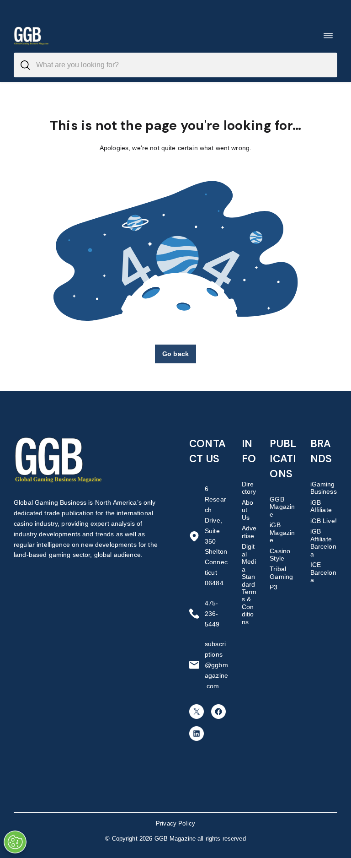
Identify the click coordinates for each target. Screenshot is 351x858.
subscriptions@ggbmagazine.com (216, 665)
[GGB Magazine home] (32, 35)
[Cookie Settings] (15, 842)
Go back (175, 353)
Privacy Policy (175, 823)
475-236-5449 (212, 613)
